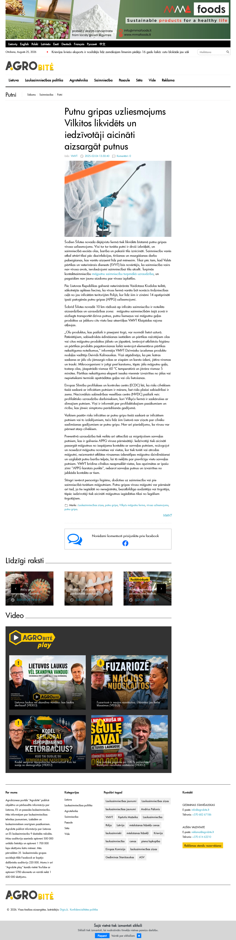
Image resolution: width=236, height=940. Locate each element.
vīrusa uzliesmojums (157, 505)
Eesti (56, 44)
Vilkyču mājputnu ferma (132, 505)
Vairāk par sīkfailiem (123, 935)
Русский (92, 44)
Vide (152, 80)
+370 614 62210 (201, 837)
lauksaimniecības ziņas (143, 849)
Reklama (168, 80)
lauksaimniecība (115, 841)
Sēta (139, 80)
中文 (102, 44)
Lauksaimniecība (152, 817)
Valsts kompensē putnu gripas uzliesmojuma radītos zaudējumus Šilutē (147, 593)
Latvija (120, 825)
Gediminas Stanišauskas (120, 857)
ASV (142, 857)
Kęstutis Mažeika (128, 817)
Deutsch (66, 44)
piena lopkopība (150, 841)
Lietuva (14, 80)
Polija (109, 825)
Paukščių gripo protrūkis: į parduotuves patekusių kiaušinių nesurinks (86, 593)
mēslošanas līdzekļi (138, 833)
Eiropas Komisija (115, 849)
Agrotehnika (79, 80)
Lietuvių (12, 44)
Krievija (158, 833)
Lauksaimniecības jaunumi (121, 801)
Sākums (31, 94)
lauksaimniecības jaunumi (121, 809)
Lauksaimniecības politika (44, 80)
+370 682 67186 (201, 814)
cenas (133, 841)
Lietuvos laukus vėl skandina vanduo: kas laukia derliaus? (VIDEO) (44, 703)
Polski (35, 44)
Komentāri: (124, 156)
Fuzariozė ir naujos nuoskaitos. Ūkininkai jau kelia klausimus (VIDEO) (128, 703)
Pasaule (124, 80)
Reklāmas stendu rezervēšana (202, 845)
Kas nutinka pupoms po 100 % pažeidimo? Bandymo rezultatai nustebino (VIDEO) (123, 763)
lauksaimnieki (114, 833)
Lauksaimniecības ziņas (91, 505)
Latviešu (46, 44)
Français (79, 44)
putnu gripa (111, 505)
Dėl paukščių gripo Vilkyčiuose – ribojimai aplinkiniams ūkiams (25, 593)
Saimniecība (103, 80)
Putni (59, 94)
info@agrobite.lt (200, 809)
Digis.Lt (64, 909)
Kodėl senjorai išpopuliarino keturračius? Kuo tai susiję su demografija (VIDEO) (45, 763)
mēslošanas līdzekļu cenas (144, 825)
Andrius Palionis (150, 809)
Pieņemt (102, 935)
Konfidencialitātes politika (84, 909)
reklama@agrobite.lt (203, 832)
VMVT (74, 156)
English (24, 44)
